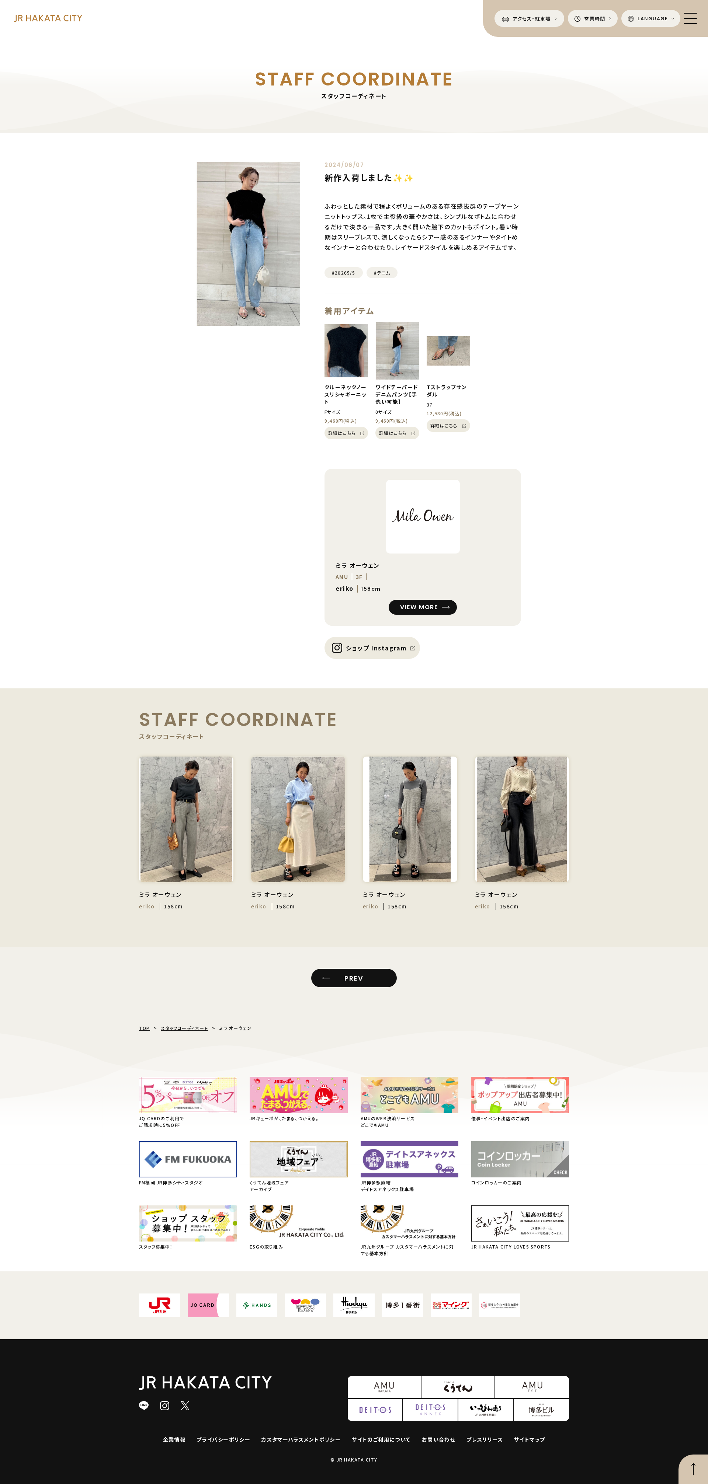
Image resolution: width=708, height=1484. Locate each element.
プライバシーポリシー (223, 1439)
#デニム (382, 272)
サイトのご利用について (381, 1439)
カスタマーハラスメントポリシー (301, 1439)
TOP (144, 1028)
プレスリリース (484, 1439)
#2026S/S (343, 272)
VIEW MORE (419, 607)
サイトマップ (529, 1439)
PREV (354, 978)
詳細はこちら (341, 433)
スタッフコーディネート (184, 1028)
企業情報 (174, 1439)
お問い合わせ (438, 1439)
